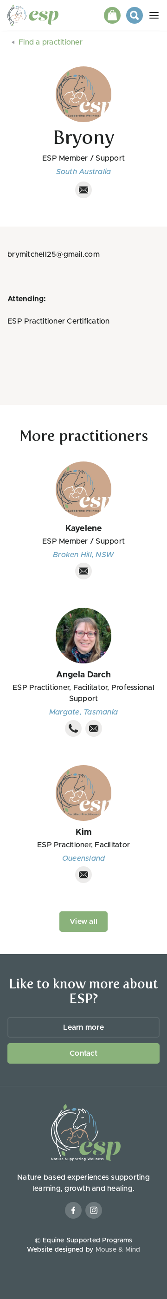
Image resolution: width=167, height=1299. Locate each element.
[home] (35, 15)
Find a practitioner (51, 42)
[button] (112, 15)
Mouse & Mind (118, 1250)
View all (83, 921)
